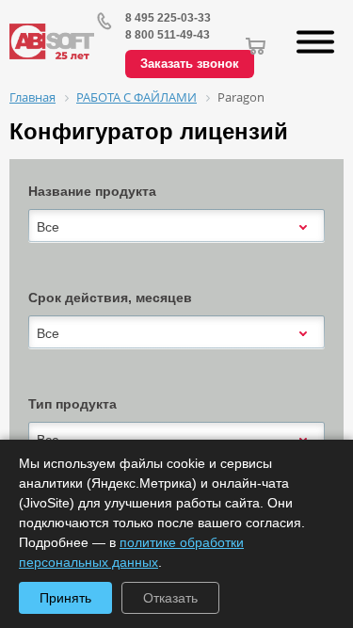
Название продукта (92, 191)
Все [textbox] (48, 226)
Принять (65, 597)
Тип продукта (72, 403)
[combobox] (176, 227)
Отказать (170, 597)
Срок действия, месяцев (110, 297)
